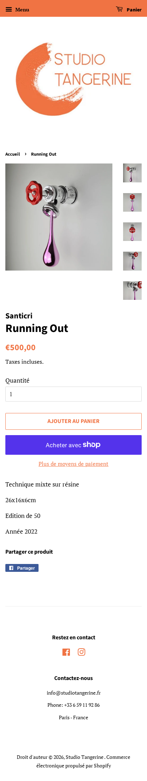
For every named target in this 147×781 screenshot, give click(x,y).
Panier (134, 10)
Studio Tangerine (85, 757)
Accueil (12, 154)
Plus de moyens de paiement (73, 463)
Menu (21, 9)
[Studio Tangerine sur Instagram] (81, 653)
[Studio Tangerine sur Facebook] (66, 653)
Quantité (17, 380)
